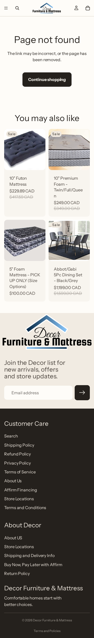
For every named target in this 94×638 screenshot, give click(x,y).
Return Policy (17, 573)
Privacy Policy (17, 462)
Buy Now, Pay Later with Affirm (33, 564)
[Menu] (6, 8)
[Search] (17, 8)
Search (11, 436)
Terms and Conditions (25, 507)
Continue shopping (47, 79)
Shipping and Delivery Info (29, 555)
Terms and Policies (47, 631)
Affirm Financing (20, 489)
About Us (13, 480)
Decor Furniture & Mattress (52, 620)
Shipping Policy (19, 444)
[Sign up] (82, 392)
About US (13, 537)
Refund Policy (17, 453)
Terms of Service (20, 471)
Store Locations (19, 498)
